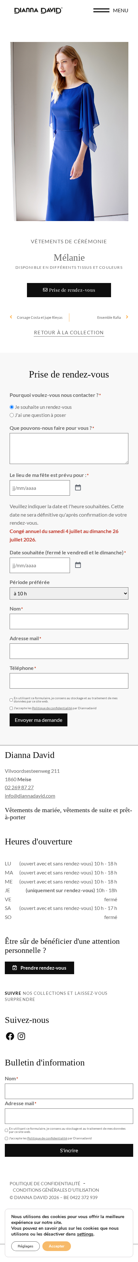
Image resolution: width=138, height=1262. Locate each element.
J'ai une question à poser (40, 415)
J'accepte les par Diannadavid (55, 708)
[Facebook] (10, 1037)
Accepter (57, 1246)
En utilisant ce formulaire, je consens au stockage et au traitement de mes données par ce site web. (65, 699)
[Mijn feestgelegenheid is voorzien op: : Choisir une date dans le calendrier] (78, 488)
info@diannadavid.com (30, 796)
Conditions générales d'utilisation (56, 1190)
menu (120, 10)
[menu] (101, 10)
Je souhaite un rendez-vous (43, 407)
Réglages (25, 1246)
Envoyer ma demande (38, 720)
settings (85, 1234)
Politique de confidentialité (52, 708)
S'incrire (69, 1150)
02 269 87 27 (19, 787)
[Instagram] (21, 1037)
